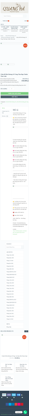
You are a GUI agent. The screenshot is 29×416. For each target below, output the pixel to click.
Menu (2, 24)
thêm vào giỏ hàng (14, 93)
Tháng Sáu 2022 (10, 313)
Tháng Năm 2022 (10, 316)
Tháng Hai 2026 (9, 266)
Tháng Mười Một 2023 (11, 302)
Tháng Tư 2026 (9, 260)
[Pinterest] (22, 404)
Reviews (4, 116)
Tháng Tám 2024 (10, 288)
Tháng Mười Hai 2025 (11, 271)
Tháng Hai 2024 (9, 294)
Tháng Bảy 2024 (10, 291)
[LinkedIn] (13, 404)
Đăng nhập (8, 327)
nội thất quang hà (4, 414)
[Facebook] (7, 404)
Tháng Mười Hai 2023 (11, 299)
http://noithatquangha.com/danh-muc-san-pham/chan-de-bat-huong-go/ (20, 232)
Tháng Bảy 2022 (10, 310)
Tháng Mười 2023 (10, 305)
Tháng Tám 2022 (10, 308)
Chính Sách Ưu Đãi (5, 112)
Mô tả (3, 108)
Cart (25, 20)
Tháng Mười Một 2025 (11, 274)
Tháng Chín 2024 (10, 285)
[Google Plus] (16, 404)
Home (2, 35)
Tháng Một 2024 (10, 296)
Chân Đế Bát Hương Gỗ (10, 35)
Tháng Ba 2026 (9, 263)
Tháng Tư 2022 (9, 319)
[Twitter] (10, 404)
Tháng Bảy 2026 (10, 257)
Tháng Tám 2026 (10, 255)
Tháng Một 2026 (10, 269)
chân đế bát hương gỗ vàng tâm (7, 37)
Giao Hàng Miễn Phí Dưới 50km (9, 378)
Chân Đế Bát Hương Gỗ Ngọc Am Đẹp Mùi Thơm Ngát (14, 356)
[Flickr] (19, 404)
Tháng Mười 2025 (10, 277)
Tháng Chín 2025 (10, 280)
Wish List (5, 20)
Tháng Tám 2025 (10, 282)
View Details (14, 342)
